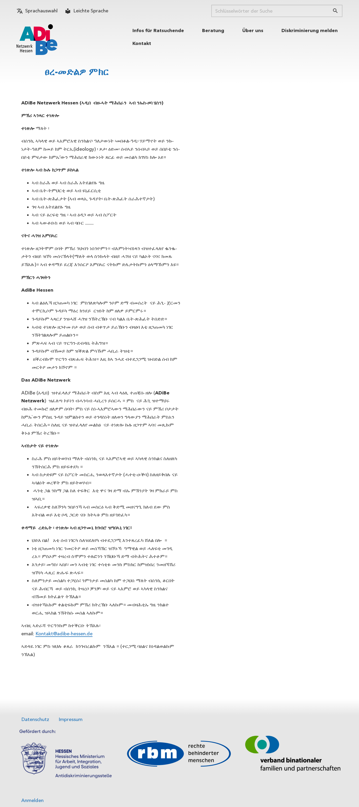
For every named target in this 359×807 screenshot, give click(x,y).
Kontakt (141, 43)
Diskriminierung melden (309, 30)
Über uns (252, 30)
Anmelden (32, 800)
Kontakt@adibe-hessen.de (64, 634)
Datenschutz (35, 719)
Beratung (213, 30)
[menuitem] (158, 30)
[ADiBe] (37, 39)
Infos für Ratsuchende (158, 30)
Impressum (71, 719)
